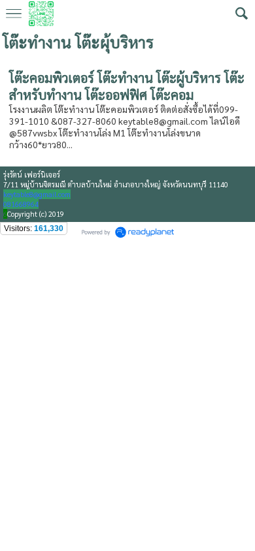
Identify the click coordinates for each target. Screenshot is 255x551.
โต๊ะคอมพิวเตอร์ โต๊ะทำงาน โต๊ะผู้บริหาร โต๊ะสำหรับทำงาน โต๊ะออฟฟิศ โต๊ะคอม (127, 86)
